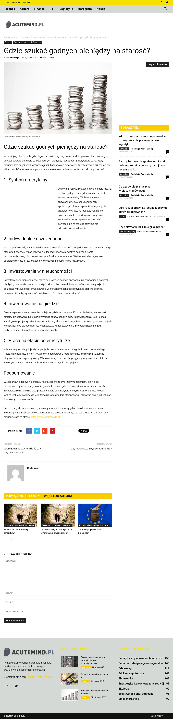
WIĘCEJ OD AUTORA (58, 496)
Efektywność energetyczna (136, 693)
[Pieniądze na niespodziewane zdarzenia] (69, 695)
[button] (165, 9)
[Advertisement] (107, 24)
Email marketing (129, 698)
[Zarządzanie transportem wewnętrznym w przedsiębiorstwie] (69, 661)
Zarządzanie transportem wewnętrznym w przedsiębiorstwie (93, 660)
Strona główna (10, 37)
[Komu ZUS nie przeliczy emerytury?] (20, 515)
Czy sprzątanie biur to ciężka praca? (142, 227)
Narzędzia (85, 9)
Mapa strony (157, 715)
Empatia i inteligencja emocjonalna (141, 663)
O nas (6, 2)
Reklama (16, 2)
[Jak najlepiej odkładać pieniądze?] (95, 515)
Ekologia (124, 688)
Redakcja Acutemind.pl (142, 148)
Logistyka (66, 9)
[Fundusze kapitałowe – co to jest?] (69, 679)
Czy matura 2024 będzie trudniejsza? (91, 448)
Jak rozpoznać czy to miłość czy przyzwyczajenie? (22, 450)
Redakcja (14, 57)
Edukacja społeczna (131, 673)
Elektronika (126, 678)
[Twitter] (166, 2)
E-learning (125, 668)
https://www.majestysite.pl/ (45, 416)
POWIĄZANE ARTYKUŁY (23, 496)
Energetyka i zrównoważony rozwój (141, 683)
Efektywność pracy (127, 231)
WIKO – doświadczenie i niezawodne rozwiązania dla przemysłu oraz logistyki (142, 140)
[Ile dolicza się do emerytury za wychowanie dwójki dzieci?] (58, 515)
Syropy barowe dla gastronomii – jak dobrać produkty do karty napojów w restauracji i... (142, 165)
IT (53, 9)
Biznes (10, 9)
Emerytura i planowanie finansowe (27, 42)
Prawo (122, 216)
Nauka (100, 9)
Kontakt (26, 2)
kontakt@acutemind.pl (40, 676)
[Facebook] (161, 2)
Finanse (39, 9)
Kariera (25, 9)
